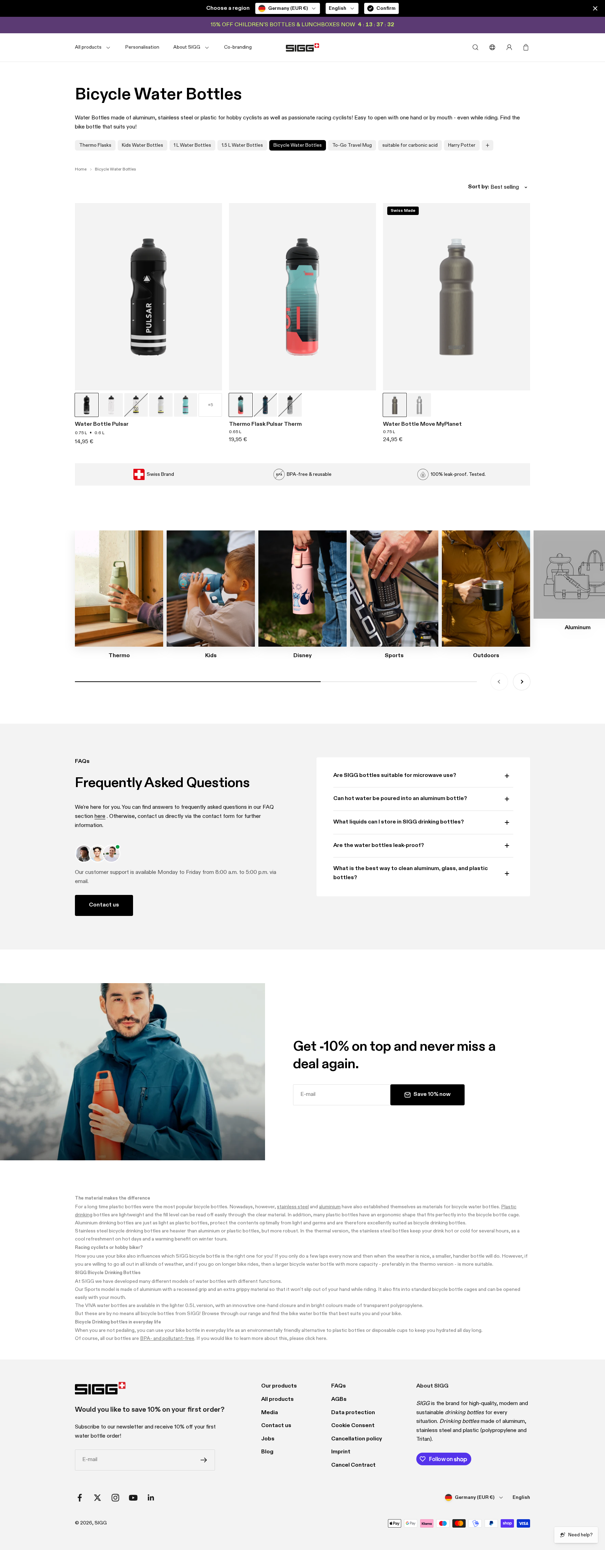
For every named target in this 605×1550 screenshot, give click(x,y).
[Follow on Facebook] (79, 1497)
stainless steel (293, 1206)
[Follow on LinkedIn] (151, 1497)
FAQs (338, 1386)
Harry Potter (461, 145)
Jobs (267, 1439)
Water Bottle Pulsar (101, 424)
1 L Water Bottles (192, 145)
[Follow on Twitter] (97, 1497)
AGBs (339, 1399)
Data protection (353, 1413)
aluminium (330, 1206)
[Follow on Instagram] (115, 1497)
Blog (267, 1452)
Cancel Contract (353, 1465)
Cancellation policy (356, 1439)
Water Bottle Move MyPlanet (422, 424)
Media (269, 1413)
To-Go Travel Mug (352, 145)
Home (80, 169)
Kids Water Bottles (142, 145)
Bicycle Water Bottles (297, 145)
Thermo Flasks (95, 145)
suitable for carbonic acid (410, 145)
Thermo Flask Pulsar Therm (265, 424)
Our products (279, 1386)
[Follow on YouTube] (133, 1497)
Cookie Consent (353, 1426)
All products (277, 1399)
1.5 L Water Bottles (242, 145)
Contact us (104, 905)
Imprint (340, 1452)
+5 (210, 405)
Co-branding (238, 47)
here (100, 816)
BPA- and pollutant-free (167, 1338)
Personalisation (142, 47)
